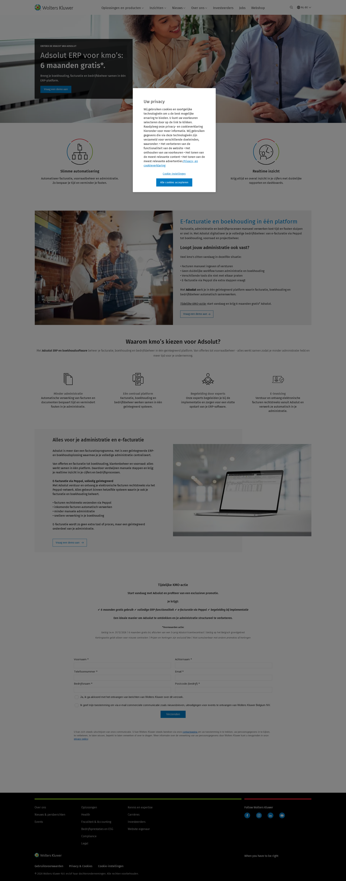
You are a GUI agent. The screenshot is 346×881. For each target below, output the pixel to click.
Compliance (89, 836)
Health (85, 814)
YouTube (282, 815)
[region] (174, 140)
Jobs (242, 8)
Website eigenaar (139, 829)
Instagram (259, 815)
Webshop (258, 8)
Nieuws (177, 8)
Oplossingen (89, 807)
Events (39, 822)
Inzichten (156, 8)
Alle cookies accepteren (174, 182)
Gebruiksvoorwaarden (49, 866)
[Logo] (57, 7)
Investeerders (223, 8)
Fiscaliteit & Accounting (96, 822)
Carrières (133, 814)
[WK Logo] (48, 855)
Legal (84, 843)
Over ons (197, 8)
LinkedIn (270, 815)
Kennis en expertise (140, 807)
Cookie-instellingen (174, 173)
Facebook (247, 815)
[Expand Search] (291, 7)
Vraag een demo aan (56, 89)
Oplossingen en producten (121, 8)
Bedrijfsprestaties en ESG (97, 829)
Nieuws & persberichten (50, 814)
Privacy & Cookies (80, 866)
